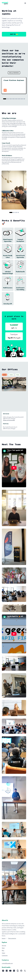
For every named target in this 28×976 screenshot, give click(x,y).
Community (5, 955)
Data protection (12, 938)
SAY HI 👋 (14, 34)
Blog (3, 950)
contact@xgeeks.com (7, 963)
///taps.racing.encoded (9, 420)
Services (4, 945)
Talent (3, 953)
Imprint (3, 938)
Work (3, 948)
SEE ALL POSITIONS (14, 72)
